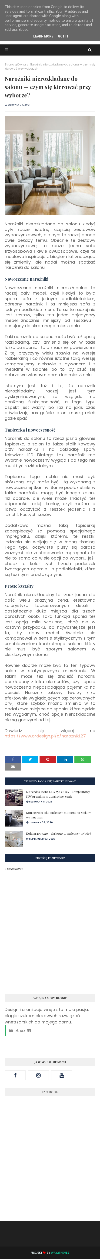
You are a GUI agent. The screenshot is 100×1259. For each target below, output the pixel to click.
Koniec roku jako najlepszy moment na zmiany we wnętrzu (58, 815)
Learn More (43, 36)
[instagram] (38, 1075)
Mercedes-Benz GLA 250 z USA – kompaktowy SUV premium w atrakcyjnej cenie (58, 794)
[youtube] (61, 1075)
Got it (63, 36)
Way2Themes (60, 1253)
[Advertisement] (50, 1163)
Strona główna (15, 64)
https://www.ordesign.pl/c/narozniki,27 (45, 736)
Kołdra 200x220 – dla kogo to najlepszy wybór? (58, 833)
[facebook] (15, 1075)
